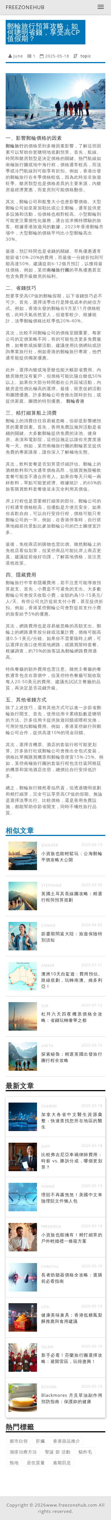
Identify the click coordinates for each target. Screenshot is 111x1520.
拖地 (14, 1462)
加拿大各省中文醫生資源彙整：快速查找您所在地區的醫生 (71, 1120)
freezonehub (25, 7)
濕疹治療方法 (23, 1452)
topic (86, 56)
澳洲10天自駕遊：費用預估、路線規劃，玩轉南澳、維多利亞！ (71, 980)
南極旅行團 (58, 270)
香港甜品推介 (66, 1441)
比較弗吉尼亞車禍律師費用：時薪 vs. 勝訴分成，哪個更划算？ (71, 1161)
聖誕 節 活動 (58, 1452)
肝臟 (40, 1441)
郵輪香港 (75, 401)
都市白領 (19, 1441)
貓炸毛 (85, 1452)
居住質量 (36, 1462)
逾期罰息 (62, 1462)
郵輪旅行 (15, 146)
